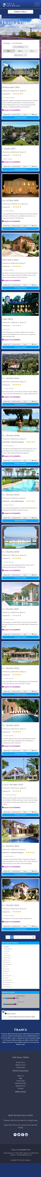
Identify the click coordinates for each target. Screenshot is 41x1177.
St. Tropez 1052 (10, 668)
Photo (21, 51)
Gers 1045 (7, 319)
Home (5, 16)
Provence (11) (7, 962)
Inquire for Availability (12, 110)
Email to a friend (16, 114)
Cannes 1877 (9, 148)
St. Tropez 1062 (10, 905)
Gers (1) (5, 973)
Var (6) (5, 953)
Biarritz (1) (6, 978)
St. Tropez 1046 (10, 378)
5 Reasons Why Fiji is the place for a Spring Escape (20, 1120)
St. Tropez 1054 (10, 725)
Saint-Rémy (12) (7, 975)
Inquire (25, 114)
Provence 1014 (10, 259)
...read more (5, 36)
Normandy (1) (7, 984)
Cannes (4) (6, 969)
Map (32, 51)
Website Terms (20, 1065)
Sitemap (20, 1088)
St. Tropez (6, 946)
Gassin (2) (6, 951)
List (10, 51)
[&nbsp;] (27, 47)
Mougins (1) (6, 971)
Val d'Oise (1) (6, 960)
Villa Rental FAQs (20, 1083)
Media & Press (20, 1086)
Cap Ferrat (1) (6, 957)
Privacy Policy (20, 1067)
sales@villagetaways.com (24, 1155)
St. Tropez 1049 (10, 494)
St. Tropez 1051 (10, 609)
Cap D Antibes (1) (7, 964)
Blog (20, 1078)
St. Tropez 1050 (10, 551)
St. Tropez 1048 (10, 435)
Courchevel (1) (7, 987)
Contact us (6, 1016)
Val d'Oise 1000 (10, 200)
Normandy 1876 (11, 87)
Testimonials (20, 1081)
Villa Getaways (26, 1160)
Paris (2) (5, 966)
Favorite (35, 114)
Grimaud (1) (7, 955)
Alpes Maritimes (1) (8, 982)
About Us (20, 1076)
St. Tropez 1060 (10, 846)
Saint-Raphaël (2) (7, 980)
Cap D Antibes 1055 (12, 784)
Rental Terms (20, 1062)
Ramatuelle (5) (8, 949)
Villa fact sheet (6, 114)
